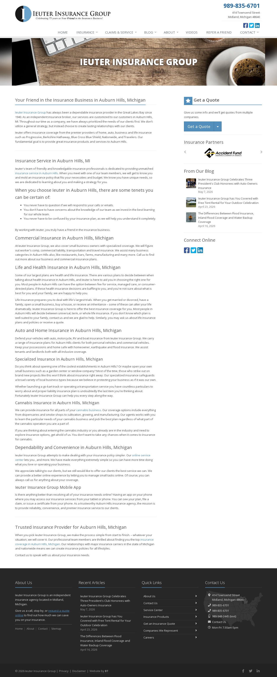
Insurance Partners (204, 142)
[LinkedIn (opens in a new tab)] (257, 25)
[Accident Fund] (223, 153)
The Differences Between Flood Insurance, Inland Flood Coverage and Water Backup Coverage (226, 219)
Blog (150, 32)
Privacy (64, 671)
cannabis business (88, 410)
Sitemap (56, 629)
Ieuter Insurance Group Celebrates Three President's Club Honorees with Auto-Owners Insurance (228, 185)
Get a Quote (199, 126)
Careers (148, 637)
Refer (219, 32)
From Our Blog (199, 171)
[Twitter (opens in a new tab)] (251, 25)
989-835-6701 (220, 605)
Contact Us (150, 603)
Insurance (87, 32)
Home (63, 32)
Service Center (153, 610)
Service (121, 32)
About (171, 32)
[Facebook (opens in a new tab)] (245, 25)
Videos (192, 32)
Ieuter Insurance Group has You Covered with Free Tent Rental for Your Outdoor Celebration (228, 202)
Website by (99, 671)
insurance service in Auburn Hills (36, 173)
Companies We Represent (160, 630)
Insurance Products (156, 617)
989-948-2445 (220, 616)
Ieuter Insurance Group (30, 112)
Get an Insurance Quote (159, 624)
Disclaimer (79, 671)
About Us (149, 596)
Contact (249, 32)
